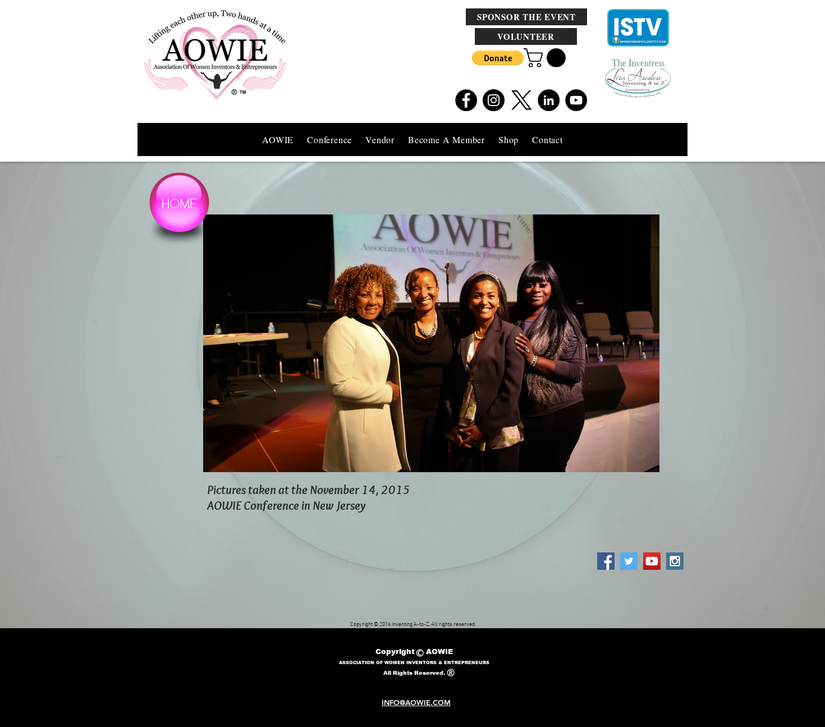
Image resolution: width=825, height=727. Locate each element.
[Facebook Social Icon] (606, 561)
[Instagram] (494, 100)
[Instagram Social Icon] (675, 561)
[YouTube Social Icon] (652, 561)
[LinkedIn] (549, 100)
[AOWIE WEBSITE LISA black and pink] (521, 100)
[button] (498, 58)
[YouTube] (576, 100)
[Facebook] (466, 100)
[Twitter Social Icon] (629, 561)
